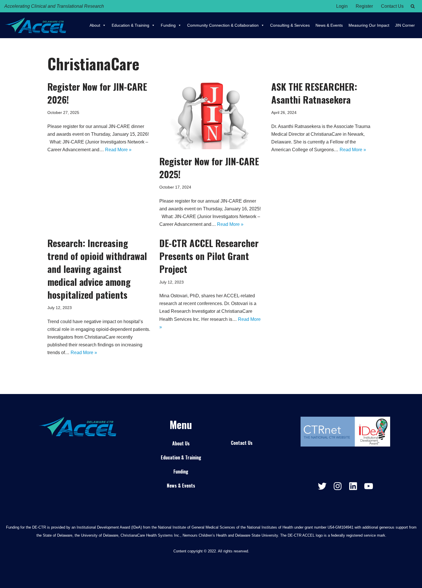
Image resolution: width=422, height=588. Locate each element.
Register (364, 6)
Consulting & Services (290, 25)
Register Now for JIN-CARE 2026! (97, 93)
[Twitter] (322, 486)
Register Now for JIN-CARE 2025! (209, 167)
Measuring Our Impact (369, 25)
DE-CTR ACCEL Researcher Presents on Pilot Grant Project (209, 255)
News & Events (329, 25)
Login (342, 6)
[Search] (413, 6)
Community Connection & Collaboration (223, 25)
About (95, 25)
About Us (181, 443)
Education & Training (130, 25)
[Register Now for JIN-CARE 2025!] (211, 114)
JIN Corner (405, 25)
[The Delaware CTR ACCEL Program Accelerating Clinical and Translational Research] (35, 25)
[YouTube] (368, 486)
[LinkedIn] (353, 486)
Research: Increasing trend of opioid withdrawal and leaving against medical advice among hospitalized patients (97, 268)
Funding (168, 25)
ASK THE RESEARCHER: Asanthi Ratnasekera (314, 93)
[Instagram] (337, 486)
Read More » (118, 149)
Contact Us (392, 6)
